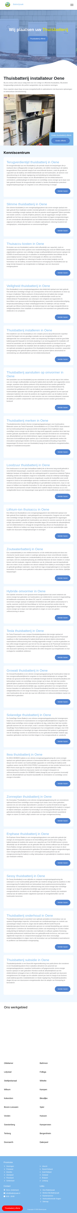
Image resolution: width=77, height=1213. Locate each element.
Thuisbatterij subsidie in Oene (28, 960)
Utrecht (44, 1166)
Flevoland (10, 1178)
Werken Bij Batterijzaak (50, 1193)
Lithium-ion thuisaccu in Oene (28, 509)
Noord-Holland (47, 1169)
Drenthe (9, 1172)
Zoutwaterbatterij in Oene (25, 549)
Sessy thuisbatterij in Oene (26, 876)
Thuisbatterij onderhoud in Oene (30, 915)
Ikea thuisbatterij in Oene (24, 754)
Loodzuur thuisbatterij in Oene (28, 465)
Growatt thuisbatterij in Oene (27, 670)
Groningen (10, 1166)
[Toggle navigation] (71, 5)
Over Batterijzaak (48, 1190)
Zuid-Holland (46, 1172)
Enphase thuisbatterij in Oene (28, 834)
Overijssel (10, 1175)
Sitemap (45, 1201)
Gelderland (10, 1181)
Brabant (45, 1178)
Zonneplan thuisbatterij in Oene (29, 796)
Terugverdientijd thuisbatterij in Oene (33, 162)
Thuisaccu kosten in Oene (25, 244)
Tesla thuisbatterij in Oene (25, 631)
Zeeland (45, 1175)
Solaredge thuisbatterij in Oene (29, 715)
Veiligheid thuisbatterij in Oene (28, 286)
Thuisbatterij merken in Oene (27, 420)
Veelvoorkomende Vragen (51, 1199)
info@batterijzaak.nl (13, 1193)
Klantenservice (47, 1196)
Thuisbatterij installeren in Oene (29, 330)
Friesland (9, 1169)
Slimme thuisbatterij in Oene (27, 204)
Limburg (45, 1181)
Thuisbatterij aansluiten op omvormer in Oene (35, 374)
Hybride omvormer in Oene (26, 591)
